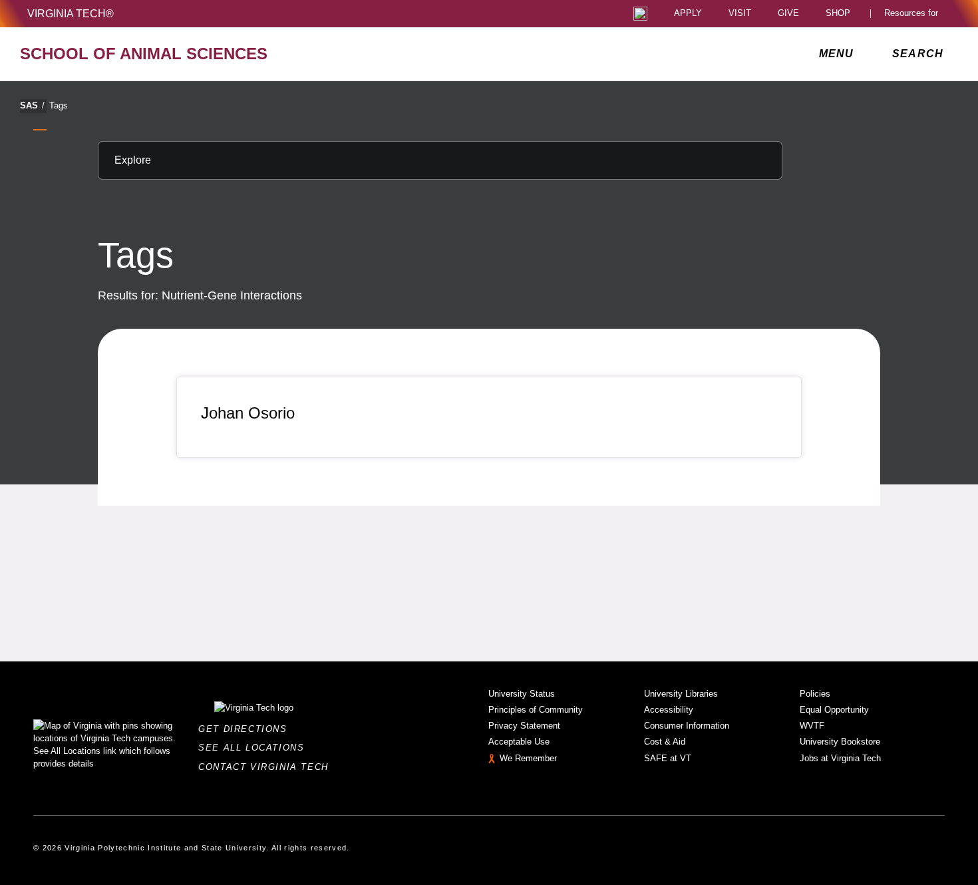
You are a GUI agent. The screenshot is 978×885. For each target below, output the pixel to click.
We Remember (528, 758)
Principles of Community (535, 710)
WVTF (812, 726)
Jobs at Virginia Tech (840, 758)
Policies (815, 694)
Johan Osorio (248, 413)
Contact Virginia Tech (267, 767)
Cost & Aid (664, 742)
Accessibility (668, 710)
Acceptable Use (519, 742)
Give (788, 13)
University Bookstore (840, 742)
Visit (740, 13)
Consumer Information (686, 726)
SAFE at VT (667, 758)
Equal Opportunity (834, 710)
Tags (58, 105)
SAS (32, 105)
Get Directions (246, 729)
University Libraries (681, 694)
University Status (521, 694)
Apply (688, 13)
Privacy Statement (524, 726)
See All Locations (254, 748)
